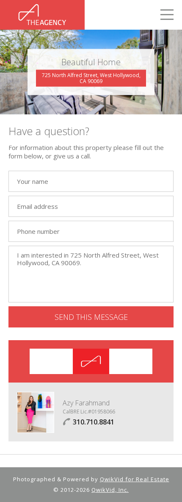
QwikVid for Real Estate (134, 479)
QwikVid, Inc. (110, 490)
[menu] (167, 15)
